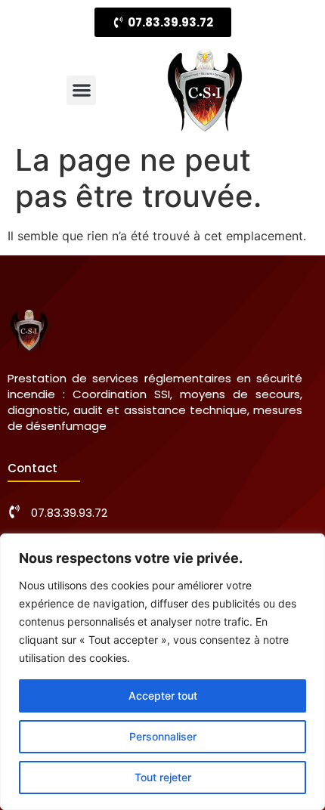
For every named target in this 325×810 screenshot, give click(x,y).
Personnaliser (163, 736)
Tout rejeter (163, 777)
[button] (81, 90)
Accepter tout (162, 695)
